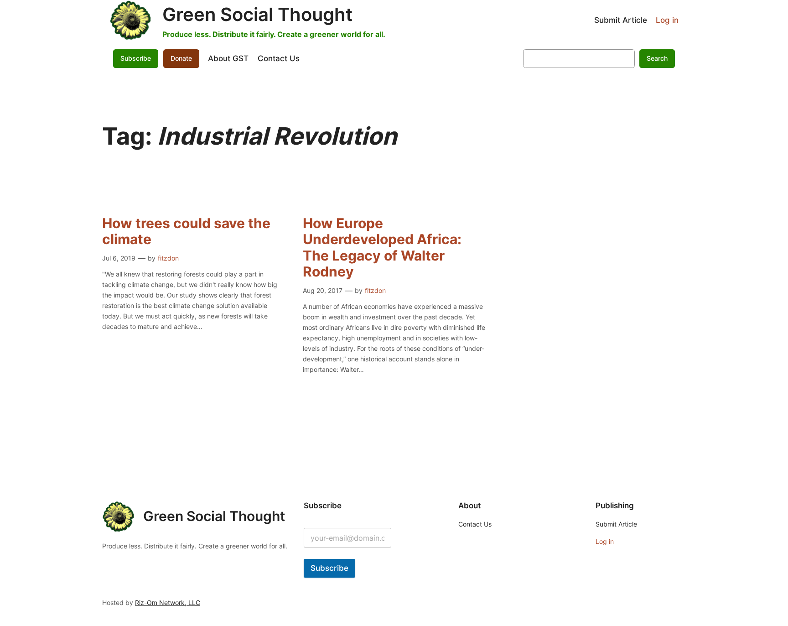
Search (657, 58)
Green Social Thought (257, 14)
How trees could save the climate (186, 231)
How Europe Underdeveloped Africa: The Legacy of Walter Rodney (382, 247)
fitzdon (168, 258)
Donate (181, 58)
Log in (667, 20)
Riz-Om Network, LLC (167, 602)
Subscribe (329, 568)
